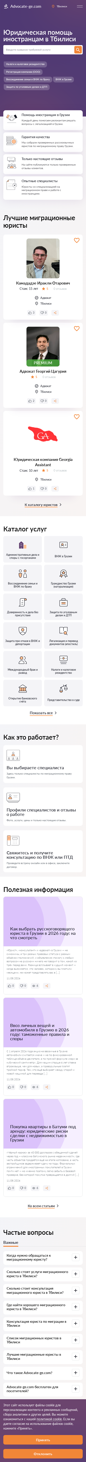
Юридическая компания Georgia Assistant (43, 462)
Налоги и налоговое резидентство (25, 64)
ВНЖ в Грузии (63, 79)
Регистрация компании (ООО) (23, 71)
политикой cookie (49, 1419)
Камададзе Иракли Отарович (43, 283)
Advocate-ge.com (25, 6)
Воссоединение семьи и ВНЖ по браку (28, 79)
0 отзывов (60, 288)
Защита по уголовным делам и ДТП (26, 86)
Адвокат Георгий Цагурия (43, 371)
